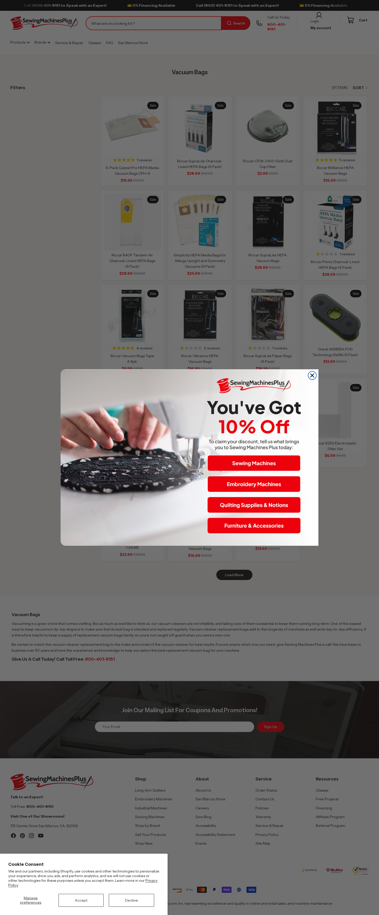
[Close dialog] (312, 375)
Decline (131, 900)
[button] (254, 463)
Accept (81, 900)
